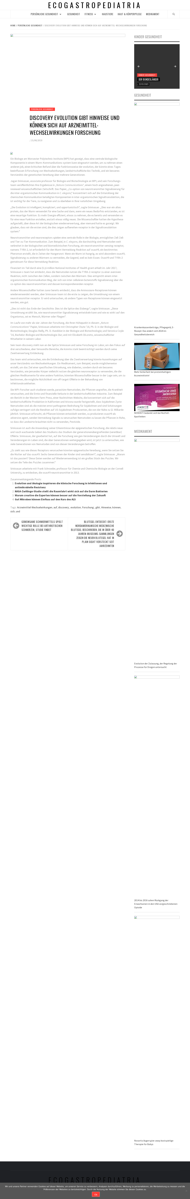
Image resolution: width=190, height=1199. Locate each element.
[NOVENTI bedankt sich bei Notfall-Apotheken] (157, 397)
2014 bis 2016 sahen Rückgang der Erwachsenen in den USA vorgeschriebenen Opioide (155, 904)
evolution (76, 507)
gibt (97, 507)
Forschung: (88, 507)
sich (12, 511)
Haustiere (107, 14)
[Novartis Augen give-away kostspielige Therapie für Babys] (157, 1026)
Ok (95, 1194)
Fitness (89, 14)
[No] (186, 1190)
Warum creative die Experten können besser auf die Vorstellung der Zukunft (60, 495)
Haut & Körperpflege (130, 14)
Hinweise (106, 507)
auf (55, 507)
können (116, 507)
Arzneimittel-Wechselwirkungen (34, 507)
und (18, 511)
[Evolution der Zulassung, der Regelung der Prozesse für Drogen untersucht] (157, 549)
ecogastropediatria (95, 1180)
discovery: (63, 507)
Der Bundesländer (148, 79)
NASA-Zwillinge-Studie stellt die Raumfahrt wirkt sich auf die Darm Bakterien (61, 491)
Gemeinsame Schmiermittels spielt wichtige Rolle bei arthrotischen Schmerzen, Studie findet (42, 526)
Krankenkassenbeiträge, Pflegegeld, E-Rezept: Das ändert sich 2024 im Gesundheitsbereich (154, 331)
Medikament (152, 14)
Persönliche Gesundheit (44, 14)
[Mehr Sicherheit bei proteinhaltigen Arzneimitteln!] (157, 356)
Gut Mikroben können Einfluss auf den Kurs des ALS (45, 499)
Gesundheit (73, 14)
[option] (157, 66)
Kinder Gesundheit (147, 75)
